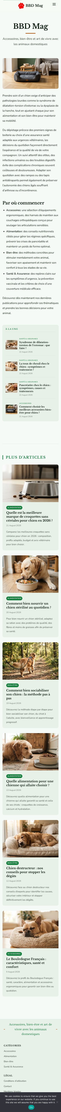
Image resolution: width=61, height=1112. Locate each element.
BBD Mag (34, 5)
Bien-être (13, 685)
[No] (57, 1102)
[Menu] (54, 4)
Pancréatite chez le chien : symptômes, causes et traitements (35, 388)
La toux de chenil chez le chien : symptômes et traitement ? (34, 366)
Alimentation (14, 507)
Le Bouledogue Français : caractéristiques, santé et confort (26, 963)
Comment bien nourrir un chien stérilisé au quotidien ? (28, 605)
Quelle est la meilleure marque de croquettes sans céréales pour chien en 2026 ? (29, 516)
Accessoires (25, 403)
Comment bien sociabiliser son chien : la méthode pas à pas (28, 694)
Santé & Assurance (28, 339)
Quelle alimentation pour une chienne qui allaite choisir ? (29, 783)
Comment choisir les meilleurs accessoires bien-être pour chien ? (35, 409)
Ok (31, 1107)
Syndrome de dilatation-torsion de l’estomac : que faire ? (34, 345)
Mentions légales (12, 1091)
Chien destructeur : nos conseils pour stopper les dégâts (25, 872)
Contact (8, 1086)
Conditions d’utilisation (15, 1080)
